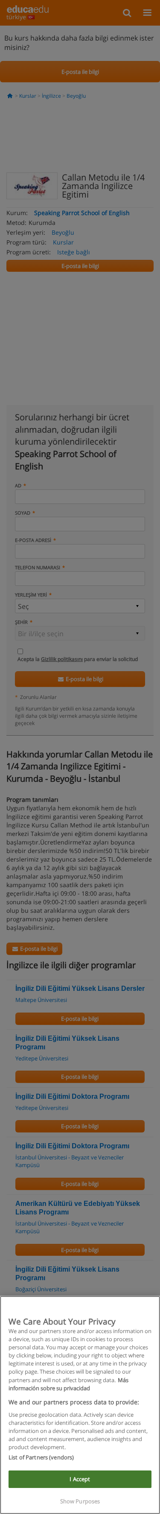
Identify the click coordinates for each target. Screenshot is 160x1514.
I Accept (80, 1479)
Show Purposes (80, 1501)
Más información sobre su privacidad (68, 1384)
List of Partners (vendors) (41, 1457)
